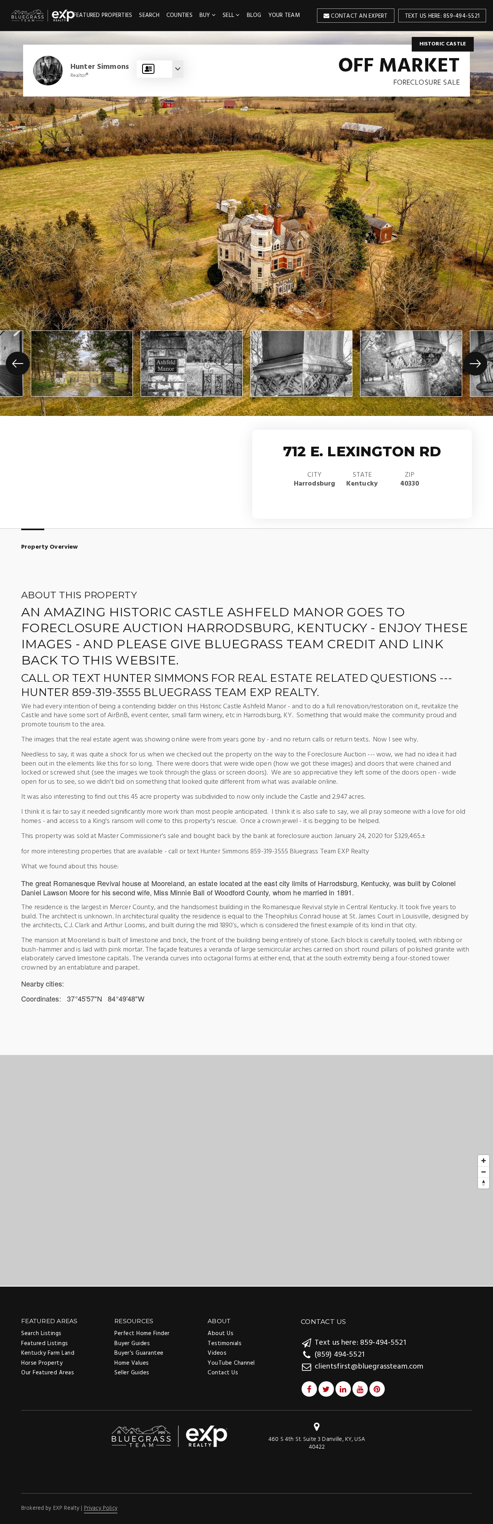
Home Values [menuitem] (131, 1363)
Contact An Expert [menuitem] (358, 16)
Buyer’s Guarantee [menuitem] (139, 1353)
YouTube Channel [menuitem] (231, 1363)
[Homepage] (43, 15)
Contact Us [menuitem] (223, 1372)
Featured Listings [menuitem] (44, 1343)
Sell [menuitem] (229, 15)
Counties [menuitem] (179, 15)
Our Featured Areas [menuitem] (47, 1372)
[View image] (81, 363)
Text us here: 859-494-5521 (442, 16)
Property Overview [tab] (49, 547)
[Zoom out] (483, 1171)
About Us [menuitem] (220, 1333)
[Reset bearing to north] (483, 1182)
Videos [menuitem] (217, 1353)
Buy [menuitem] (206, 15)
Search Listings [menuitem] (41, 1333)
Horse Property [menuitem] (41, 1363)
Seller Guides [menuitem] (131, 1372)
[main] (246, 658)
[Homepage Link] (169, 1436)
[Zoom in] (483, 1160)
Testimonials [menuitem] (224, 1343)
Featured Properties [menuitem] (103, 15)
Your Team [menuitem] (284, 15)
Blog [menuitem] (254, 15)
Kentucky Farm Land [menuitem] (47, 1353)
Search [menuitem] (149, 15)
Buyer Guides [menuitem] (132, 1343)
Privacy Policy (100, 1508)
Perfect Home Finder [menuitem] (142, 1333)
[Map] (246, 1170)
